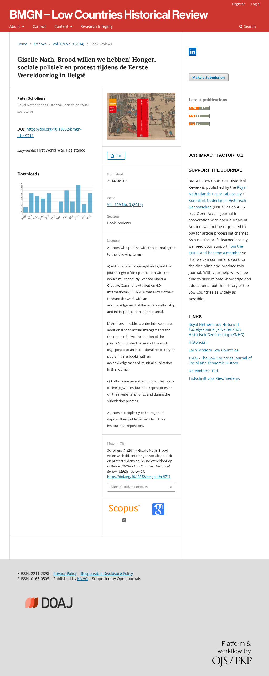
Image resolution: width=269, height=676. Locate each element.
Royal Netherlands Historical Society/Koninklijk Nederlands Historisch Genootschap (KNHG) (216, 329)
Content (61, 26)
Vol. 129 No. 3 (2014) (68, 43)
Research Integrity (97, 26)
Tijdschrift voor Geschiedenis (214, 378)
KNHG (82, 578)
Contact (39, 26)
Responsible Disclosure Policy (107, 573)
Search (249, 26)
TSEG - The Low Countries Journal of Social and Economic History (220, 360)
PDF (118, 155)
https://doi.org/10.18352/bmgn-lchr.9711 (138, 476)
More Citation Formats (129, 487)
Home (22, 43)
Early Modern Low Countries (213, 350)
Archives (39, 43)
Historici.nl (198, 342)
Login (255, 4)
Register (238, 4)
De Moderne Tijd (203, 370)
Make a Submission (208, 77)
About (15, 26)
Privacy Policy (65, 573)
